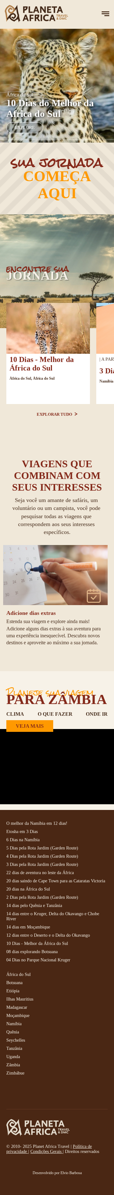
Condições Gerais (46, 1151)
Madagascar (16, 1007)
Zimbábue (15, 1073)
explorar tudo (55, 414)
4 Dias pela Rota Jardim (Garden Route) (42, 856)
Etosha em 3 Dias (22, 831)
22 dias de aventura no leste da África (40, 872)
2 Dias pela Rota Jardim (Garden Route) (42, 897)
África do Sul (18, 974)
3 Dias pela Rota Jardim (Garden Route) (42, 864)
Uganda (13, 1056)
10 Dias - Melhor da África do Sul (42, 363)
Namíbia (106, 381)
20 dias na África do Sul (28, 889)
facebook (11, 1093)
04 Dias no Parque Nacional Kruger (38, 960)
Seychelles (15, 1040)
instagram (25, 1093)
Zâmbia (13, 1065)
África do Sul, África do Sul (32, 378)
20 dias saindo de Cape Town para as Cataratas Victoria (55, 881)
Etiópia (12, 991)
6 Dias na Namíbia (23, 839)
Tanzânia (14, 1048)
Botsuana (14, 982)
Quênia (12, 1032)
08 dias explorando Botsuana (32, 951)
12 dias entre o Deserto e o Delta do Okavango (48, 935)
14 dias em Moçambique (28, 927)
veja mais (30, 726)
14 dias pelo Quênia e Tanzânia (34, 905)
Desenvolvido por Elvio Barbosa (57, 1173)
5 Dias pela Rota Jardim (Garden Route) (42, 848)
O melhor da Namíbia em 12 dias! (36, 823)
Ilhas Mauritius (19, 999)
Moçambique (17, 1015)
